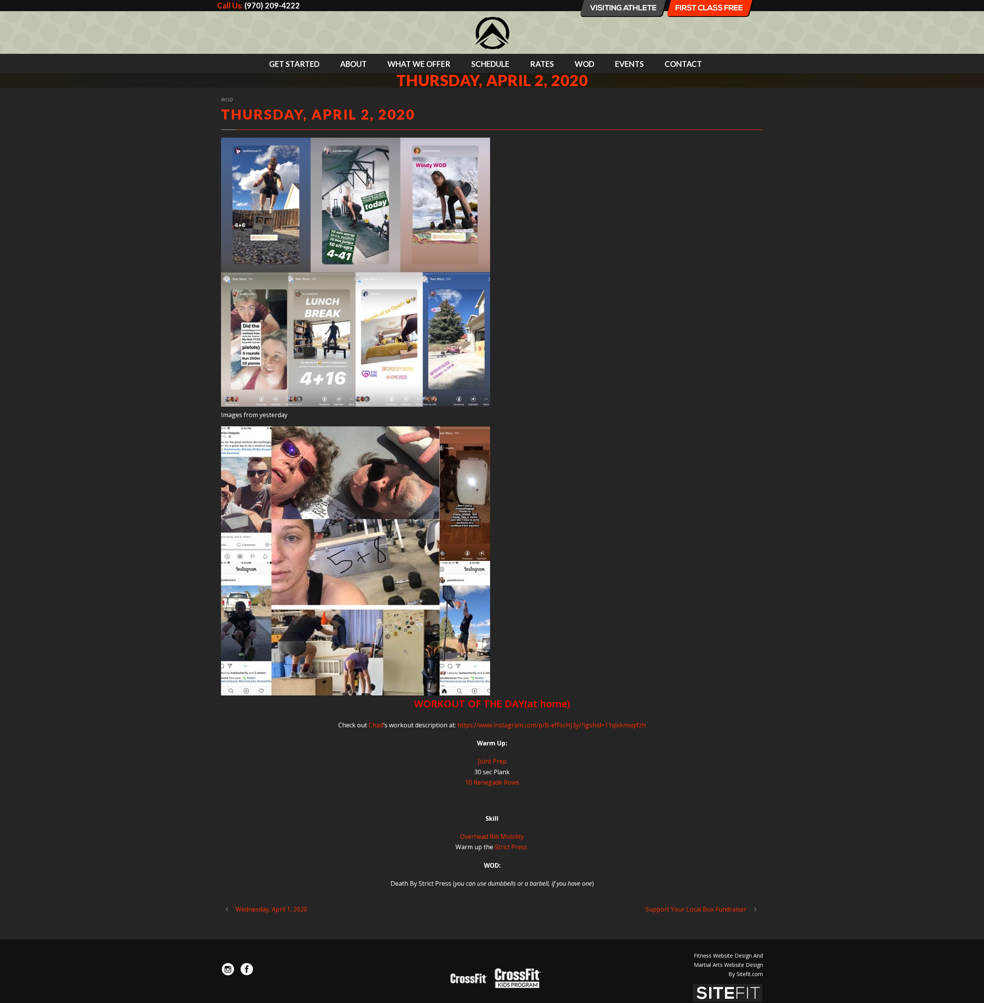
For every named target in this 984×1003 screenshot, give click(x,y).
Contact (683, 63)
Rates (542, 63)
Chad (376, 725)
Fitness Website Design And (728, 955)
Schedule (490, 63)
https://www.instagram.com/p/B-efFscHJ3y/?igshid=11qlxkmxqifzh (551, 725)
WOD (584, 63)
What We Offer (418, 63)
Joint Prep (492, 761)
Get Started (294, 63)
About (353, 63)
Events (629, 63)
